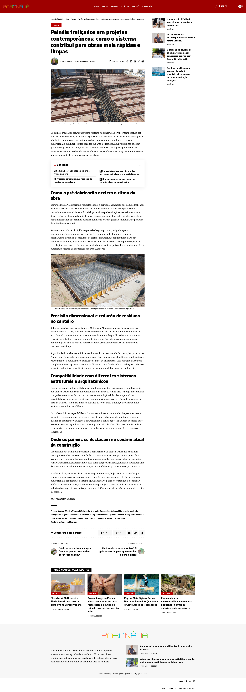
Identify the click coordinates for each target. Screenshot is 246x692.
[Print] (143, 61)
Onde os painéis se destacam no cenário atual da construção (117, 180)
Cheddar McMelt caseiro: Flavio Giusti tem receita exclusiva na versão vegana (66, 601)
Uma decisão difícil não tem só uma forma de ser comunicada (180, 22)
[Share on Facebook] (127, 61)
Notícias (170, 29)
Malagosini (56, 515)
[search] (216, 6)
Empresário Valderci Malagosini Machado (119, 511)
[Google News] (222, 6)
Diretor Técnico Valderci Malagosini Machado (78, 511)
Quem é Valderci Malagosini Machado (127, 515)
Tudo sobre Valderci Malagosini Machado (69, 518)
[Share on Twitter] (131, 61)
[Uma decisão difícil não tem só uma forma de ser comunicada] (158, 23)
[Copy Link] (139, 61)
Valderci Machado (97, 518)
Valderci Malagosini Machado (64, 522)
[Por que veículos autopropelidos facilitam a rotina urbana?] (158, 38)
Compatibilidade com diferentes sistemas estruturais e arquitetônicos (119, 172)
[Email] (135, 61)
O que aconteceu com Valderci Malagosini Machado (85, 515)
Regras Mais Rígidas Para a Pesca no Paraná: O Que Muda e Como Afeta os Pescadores (141, 601)
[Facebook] (219, 6)
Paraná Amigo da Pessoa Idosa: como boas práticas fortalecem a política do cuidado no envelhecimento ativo (103, 605)
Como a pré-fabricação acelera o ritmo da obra (72, 172)
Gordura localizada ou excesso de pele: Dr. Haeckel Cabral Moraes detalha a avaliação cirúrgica (179, 74)
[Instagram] (226, 6)
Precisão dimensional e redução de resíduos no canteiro (73, 180)
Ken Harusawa (66, 61)
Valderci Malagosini (116, 518)
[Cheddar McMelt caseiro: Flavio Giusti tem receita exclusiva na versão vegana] (68, 584)
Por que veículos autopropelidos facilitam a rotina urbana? (181, 37)
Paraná (56, 25)
